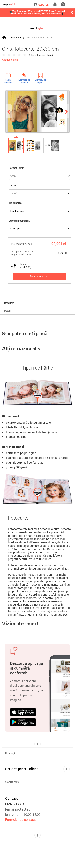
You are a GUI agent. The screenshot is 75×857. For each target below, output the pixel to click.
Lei (43, 5)
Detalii (7, 310)
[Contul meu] (55, 4)
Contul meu (12, 781)
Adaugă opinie (10, 59)
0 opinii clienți (44, 55)
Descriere (9, 302)
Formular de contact (20, 819)
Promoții (10, 753)
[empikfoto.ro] (37, 28)
